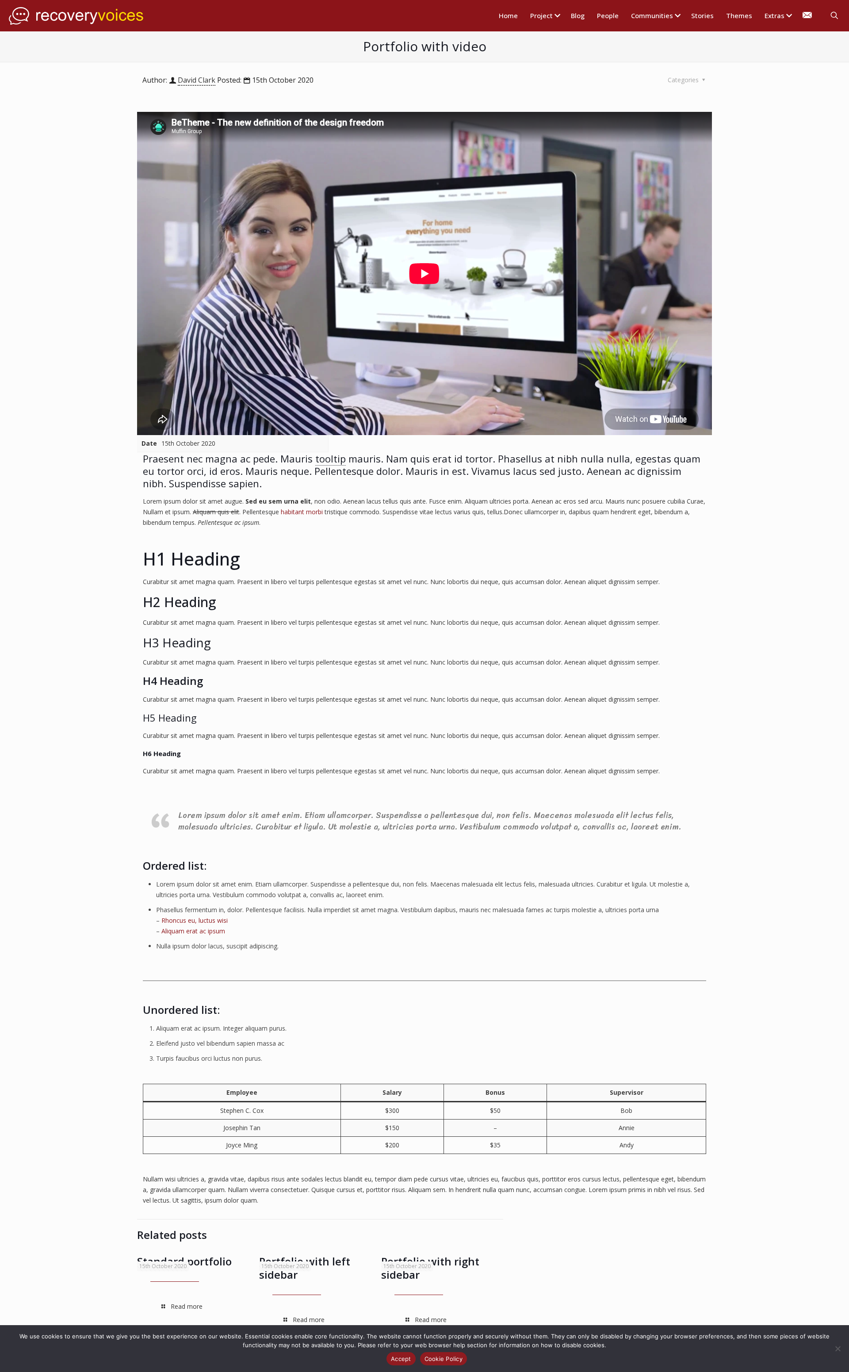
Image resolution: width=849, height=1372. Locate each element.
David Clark (196, 80)
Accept (401, 1358)
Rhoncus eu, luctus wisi (194, 920)
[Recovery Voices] (77, 15)
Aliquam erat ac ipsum (193, 931)
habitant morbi (302, 512)
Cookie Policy (443, 1358)
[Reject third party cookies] (838, 1348)
